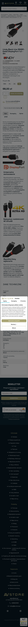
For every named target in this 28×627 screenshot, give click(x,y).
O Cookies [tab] (23, 301)
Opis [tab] (5, 113)
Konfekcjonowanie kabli (14, 486)
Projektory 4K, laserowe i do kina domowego (14, 556)
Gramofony (15, 539)
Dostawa (15, 437)
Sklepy (15, 523)
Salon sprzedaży (14, 471)
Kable (14, 545)
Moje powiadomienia (14, 585)
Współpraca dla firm (15, 461)
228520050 (15, 603)
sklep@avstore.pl (15, 606)
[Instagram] (20, 611)
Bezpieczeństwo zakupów (15, 467)
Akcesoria (14, 529)
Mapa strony (14, 498)
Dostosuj (13, 324)
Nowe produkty (15, 511)
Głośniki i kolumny (15, 536)
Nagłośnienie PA (15, 553)
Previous (5, 31)
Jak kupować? (15, 474)
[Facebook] (8, 611)
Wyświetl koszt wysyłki (12, 102)
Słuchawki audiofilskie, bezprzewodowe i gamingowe (14, 559)
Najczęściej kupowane (14, 514)
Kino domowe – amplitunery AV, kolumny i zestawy (15, 549)
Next (23, 31)
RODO (14, 489)
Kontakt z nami (15, 495)
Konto (14, 573)
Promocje (14, 508)
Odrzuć (14, 328)
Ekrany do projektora (14, 532)
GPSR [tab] (5, 117)
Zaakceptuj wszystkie (14, 320)
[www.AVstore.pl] (9, 3)
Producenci (15, 526)
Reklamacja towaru (15, 455)
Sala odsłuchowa (14, 480)
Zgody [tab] (5, 301)
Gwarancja (14, 477)
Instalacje (14, 483)
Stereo (14, 563)
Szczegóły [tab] (13, 113)
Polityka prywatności (14, 440)
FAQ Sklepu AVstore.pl (14, 458)
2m (14, 83)
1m (9, 83)
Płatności (14, 449)
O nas (14, 446)
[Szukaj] (24, 8)
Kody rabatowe (15, 492)
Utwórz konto (14, 582)
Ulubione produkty (15, 588)
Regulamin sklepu (14, 443)
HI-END (14, 542)
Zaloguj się (14, 579)
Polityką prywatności (14, 419)
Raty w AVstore (15, 464)
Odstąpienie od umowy (15, 452)
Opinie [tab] (21, 113)
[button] (16, 3)
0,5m (5, 83)
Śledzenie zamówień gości (14, 576)
